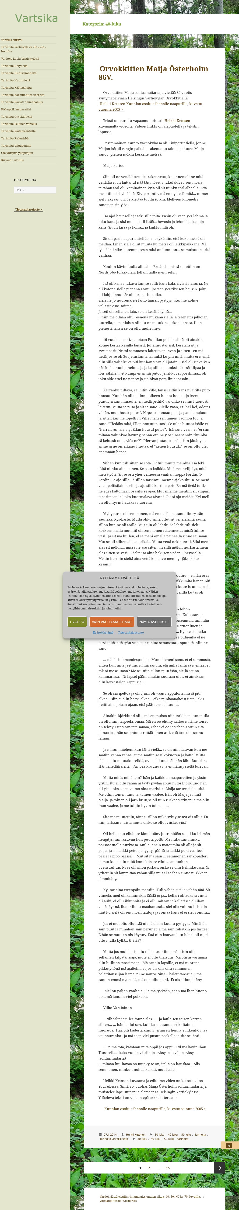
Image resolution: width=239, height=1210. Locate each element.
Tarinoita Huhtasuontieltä (18, 73)
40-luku (173, 1135)
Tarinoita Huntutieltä (15, 80)
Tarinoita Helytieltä (14, 66)
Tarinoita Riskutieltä (15, 138)
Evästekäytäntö (103, 632)
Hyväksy (77, 622)
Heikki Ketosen (177, 120)
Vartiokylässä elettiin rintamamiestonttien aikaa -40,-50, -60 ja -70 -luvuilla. (150, 1197)
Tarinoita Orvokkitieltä (16, 117)
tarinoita (182, 1139)
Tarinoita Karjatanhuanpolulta (22, 102)
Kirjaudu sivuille (12, 160)
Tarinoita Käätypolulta (16, 88)
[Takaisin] (230, 1145)
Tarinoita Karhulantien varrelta (22, 95)
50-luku (186, 1135)
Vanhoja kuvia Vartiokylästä (20, 59)
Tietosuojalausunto (131, 632)
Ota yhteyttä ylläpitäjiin (17, 153)
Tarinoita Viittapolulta (16, 146)
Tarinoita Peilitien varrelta (19, 124)
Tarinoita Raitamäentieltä (18, 131)
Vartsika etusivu (12, 40)
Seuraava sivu (219, 1168)
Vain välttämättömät (112, 622)
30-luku (159, 1135)
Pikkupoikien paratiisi (16, 109)
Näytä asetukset (154, 622)
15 (169, 1167)
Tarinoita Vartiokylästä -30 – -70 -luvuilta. (23, 49)
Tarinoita (200, 1135)
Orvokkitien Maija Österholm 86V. (153, 73)
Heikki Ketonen (135, 1135)
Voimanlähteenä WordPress (118, 1201)
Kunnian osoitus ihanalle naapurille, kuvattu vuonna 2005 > (155, 1108)
